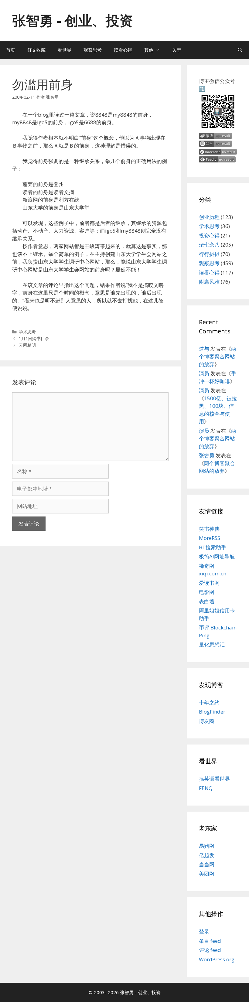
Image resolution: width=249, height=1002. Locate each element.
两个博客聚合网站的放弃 (217, 356)
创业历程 (209, 216)
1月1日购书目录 (34, 338)
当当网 (206, 864)
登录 (204, 931)
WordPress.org (216, 959)
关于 (176, 50)
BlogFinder (212, 711)
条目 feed (210, 940)
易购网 (206, 845)
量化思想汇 (212, 644)
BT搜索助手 (212, 547)
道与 (204, 348)
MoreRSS (209, 537)
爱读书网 (209, 582)
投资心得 (209, 235)
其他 (148, 50)
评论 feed (210, 949)
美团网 (206, 873)
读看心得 (123, 50)
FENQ (206, 788)
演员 (204, 373)
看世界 (64, 50)
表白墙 (206, 601)
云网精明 (27, 345)
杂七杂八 (209, 244)
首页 (10, 50)
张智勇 (206, 455)
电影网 (206, 591)
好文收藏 (36, 50)
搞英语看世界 (214, 778)
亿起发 (206, 855)
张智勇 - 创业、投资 (72, 20)
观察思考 (93, 50)
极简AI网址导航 (217, 556)
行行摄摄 (209, 253)
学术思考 (27, 332)
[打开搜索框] (240, 50)
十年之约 (209, 702)
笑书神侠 (209, 528)
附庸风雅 (209, 281)
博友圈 (206, 720)
